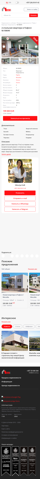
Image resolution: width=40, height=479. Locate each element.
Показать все (32, 269)
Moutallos (18, 77)
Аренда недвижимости (11, 385)
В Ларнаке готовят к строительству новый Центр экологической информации (13, 355)
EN (10, 2)
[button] (36, 46)
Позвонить (20, 193)
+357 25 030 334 (32, 371)
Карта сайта (6, 429)
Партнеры (5, 426)
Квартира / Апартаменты (9, 25)
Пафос (34, 23)
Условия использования (10, 435)
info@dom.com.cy (33, 373)
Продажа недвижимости (24, 23)
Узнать (18, 80)
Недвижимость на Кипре (9, 23)
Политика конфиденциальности (12, 432)
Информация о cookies (9, 438)
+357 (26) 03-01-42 (32, 2)
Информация (7, 382)
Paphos (18, 75)
